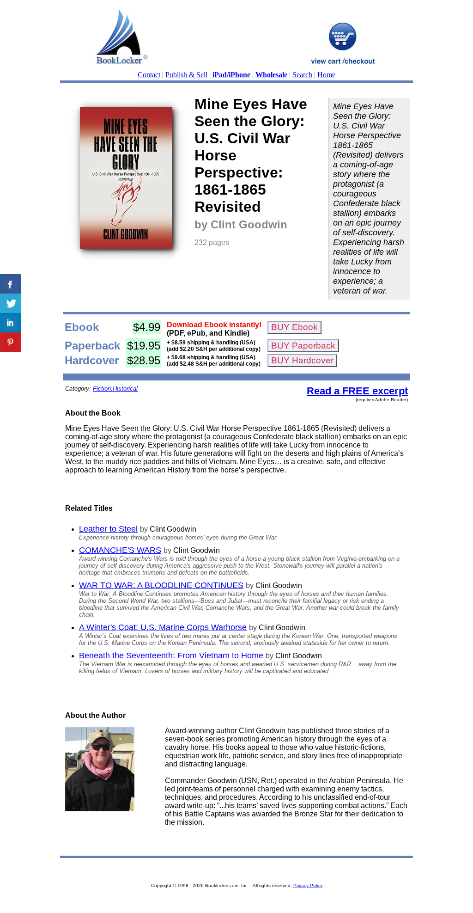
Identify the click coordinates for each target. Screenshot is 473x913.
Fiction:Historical (115, 388)
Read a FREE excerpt (357, 391)
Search (302, 75)
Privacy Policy (307, 885)
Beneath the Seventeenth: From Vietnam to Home (171, 655)
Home (326, 75)
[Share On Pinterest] (10, 342)
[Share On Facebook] (10, 284)
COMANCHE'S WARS (120, 550)
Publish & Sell (186, 75)
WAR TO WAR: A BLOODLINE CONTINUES (161, 585)
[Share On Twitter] (10, 303)
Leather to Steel (108, 528)
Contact (149, 75)
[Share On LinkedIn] (10, 323)
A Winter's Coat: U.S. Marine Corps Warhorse (163, 627)
